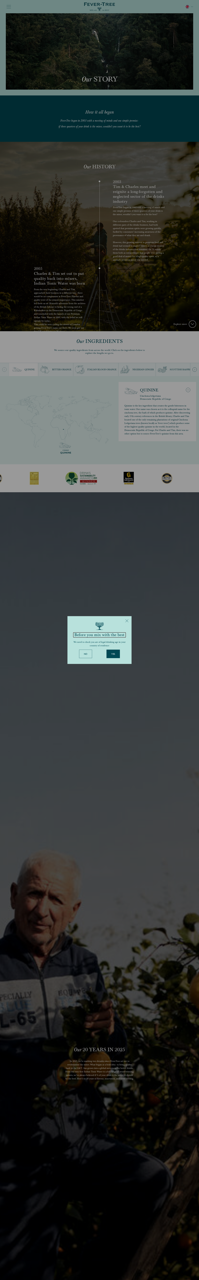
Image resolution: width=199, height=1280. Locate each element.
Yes (113, 654)
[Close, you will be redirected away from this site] (127, 620)
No (85, 654)
